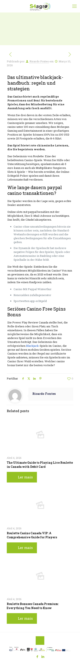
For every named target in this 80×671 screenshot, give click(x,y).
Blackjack (32, 346)
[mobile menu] (74, 6)
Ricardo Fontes (39, 61)
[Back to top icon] (40, 640)
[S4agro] (40, 6)
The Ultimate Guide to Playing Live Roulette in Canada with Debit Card (40, 465)
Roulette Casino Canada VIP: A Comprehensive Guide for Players (32, 535)
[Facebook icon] (37, 656)
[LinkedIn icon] (43, 656)
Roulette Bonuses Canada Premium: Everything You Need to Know (33, 606)
